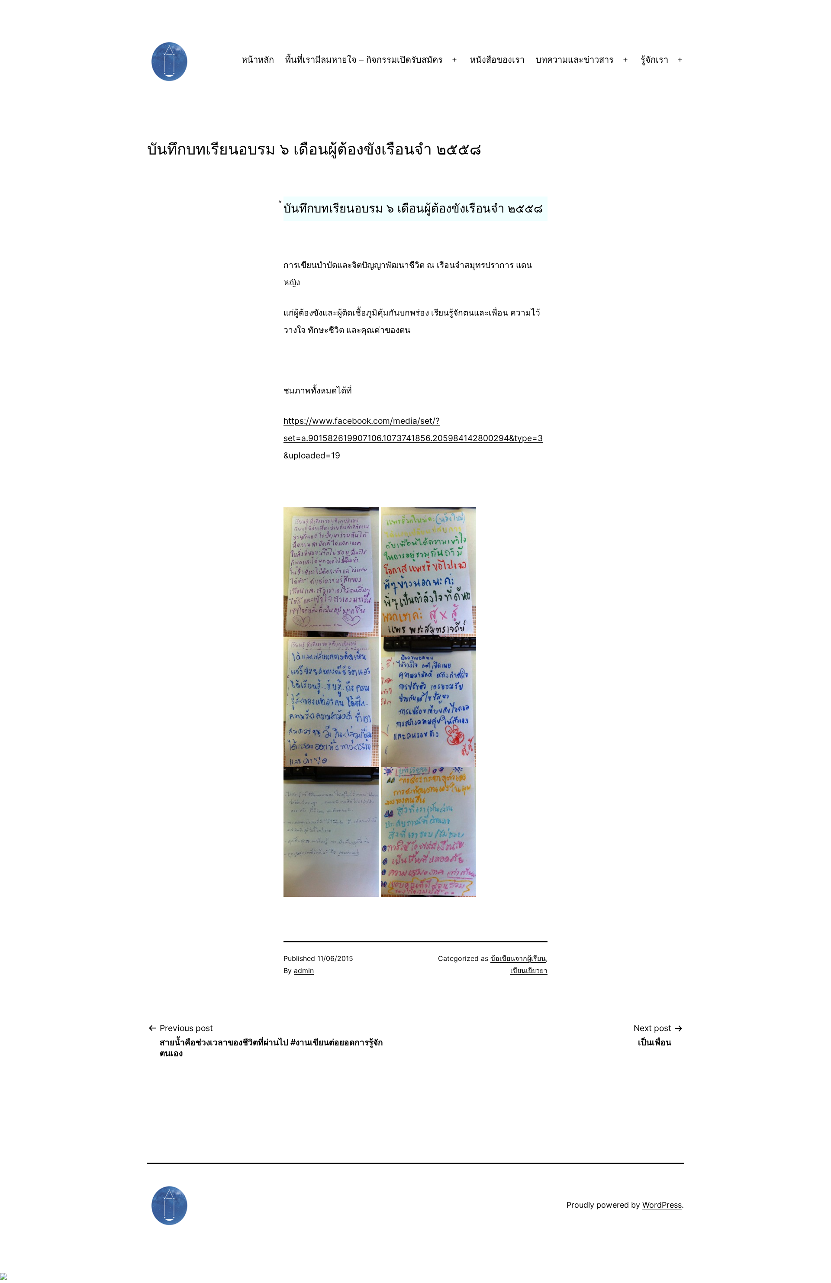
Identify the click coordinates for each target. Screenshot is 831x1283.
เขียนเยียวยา (529, 970)
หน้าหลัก (258, 60)
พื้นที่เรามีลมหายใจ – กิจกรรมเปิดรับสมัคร (364, 60)
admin (304, 970)
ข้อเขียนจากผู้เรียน (518, 958)
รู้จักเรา (654, 60)
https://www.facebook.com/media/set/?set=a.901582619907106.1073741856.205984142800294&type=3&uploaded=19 (413, 438)
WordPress (662, 1204)
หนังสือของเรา (497, 60)
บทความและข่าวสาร (575, 60)
